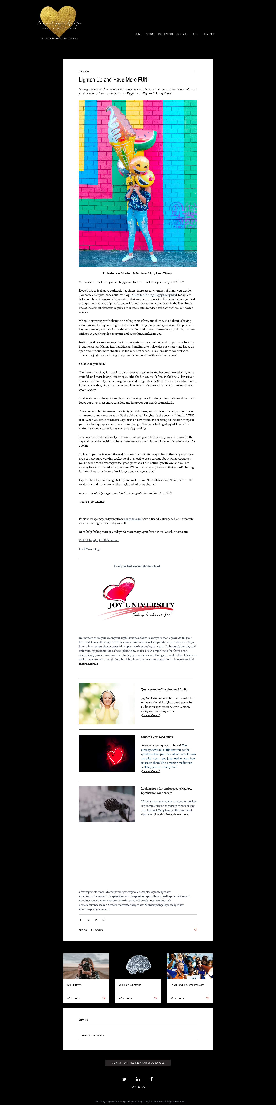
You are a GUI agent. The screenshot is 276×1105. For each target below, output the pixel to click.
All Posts (67, 49)
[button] (209, 49)
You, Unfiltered (74, 985)
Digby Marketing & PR (118, 1101)
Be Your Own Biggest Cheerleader (187, 985)
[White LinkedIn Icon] (138, 1079)
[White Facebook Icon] (151, 1079)
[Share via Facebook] (80, 919)
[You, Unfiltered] (86, 966)
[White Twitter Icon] (124, 1079)
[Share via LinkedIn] (96, 919)
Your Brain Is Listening (130, 985)
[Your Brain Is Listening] (138, 966)
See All (209, 947)
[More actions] (195, 71)
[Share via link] (103, 919)
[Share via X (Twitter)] (88, 919)
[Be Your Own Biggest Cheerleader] (190, 966)
